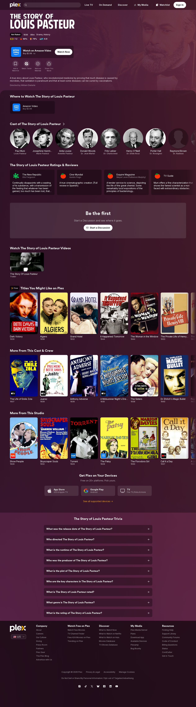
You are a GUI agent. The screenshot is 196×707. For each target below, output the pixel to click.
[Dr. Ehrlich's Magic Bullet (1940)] (174, 379)
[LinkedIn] (110, 686)
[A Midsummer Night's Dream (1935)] (114, 379)
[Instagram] (79, 686)
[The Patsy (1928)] (114, 441)
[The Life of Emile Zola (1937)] (24, 379)
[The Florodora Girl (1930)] (144, 441)
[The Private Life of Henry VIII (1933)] (174, 316)
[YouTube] (117, 686)
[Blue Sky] (98, 686)
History (47, 34)
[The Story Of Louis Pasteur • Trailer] (27, 265)
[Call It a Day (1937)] (174, 441)
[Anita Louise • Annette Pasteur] (65, 141)
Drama (39, 34)
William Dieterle (28, 85)
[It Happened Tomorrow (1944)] (114, 316)
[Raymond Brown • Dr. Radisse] (178, 141)
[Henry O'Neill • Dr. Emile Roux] (133, 141)
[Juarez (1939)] (54, 379)
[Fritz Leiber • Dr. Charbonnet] (110, 141)
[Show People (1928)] (24, 441)
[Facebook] (104, 686)
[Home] (15, 5)
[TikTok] (86, 686)
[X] (92, 686)
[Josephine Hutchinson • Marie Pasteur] (43, 141)
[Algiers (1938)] (54, 316)
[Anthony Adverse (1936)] (84, 379)
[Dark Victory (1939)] (24, 316)
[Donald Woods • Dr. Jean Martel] (88, 141)
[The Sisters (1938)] (144, 379)
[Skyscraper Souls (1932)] (54, 441)
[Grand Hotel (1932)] (84, 316)
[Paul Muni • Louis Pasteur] (20, 141)
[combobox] (54, 4)
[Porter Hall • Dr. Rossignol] (156, 141)
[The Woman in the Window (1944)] (144, 316)
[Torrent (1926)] (84, 441)
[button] (49, 66)
